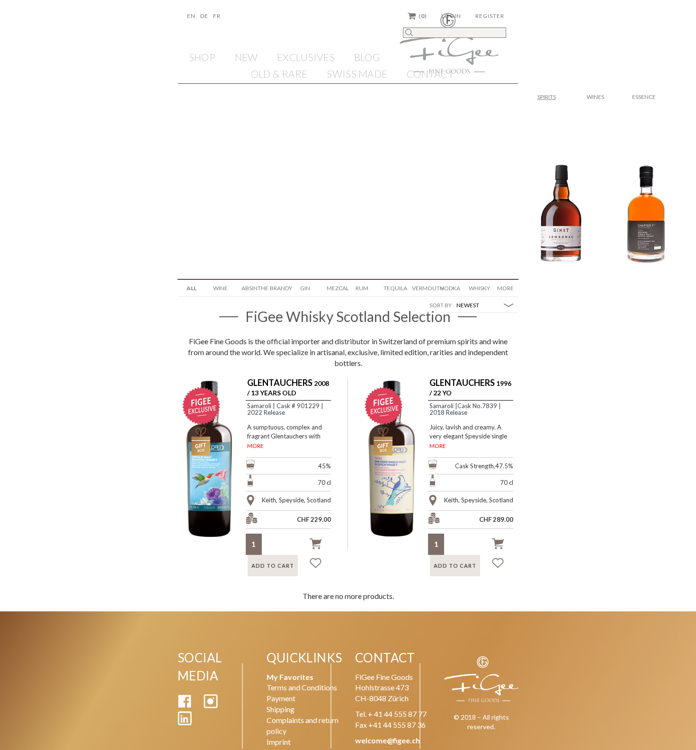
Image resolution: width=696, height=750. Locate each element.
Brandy (280, 288)
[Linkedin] (185, 722)
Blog (367, 57)
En (191, 15)
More (505, 288)
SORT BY (440, 305)
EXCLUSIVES (306, 57)
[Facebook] (185, 705)
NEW (246, 57)
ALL (191, 288)
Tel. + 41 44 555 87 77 (391, 713)
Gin (305, 288)
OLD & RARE (279, 74)
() (423, 15)
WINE (220, 288)
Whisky (479, 288)
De (204, 15)
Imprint (279, 741)
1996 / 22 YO (470, 387)
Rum (362, 288)
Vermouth (422, 288)
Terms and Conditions (302, 687)
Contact (430, 74)
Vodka (450, 288)
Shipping (280, 709)
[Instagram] (211, 705)
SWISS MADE (357, 74)
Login (451, 15)
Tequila (394, 288)
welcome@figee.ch (387, 740)
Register (489, 15)
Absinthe (252, 288)
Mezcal (337, 288)
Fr (217, 15)
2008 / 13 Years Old (288, 387)
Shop (202, 57)
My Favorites (290, 676)
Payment (281, 698)
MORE (255, 445)
